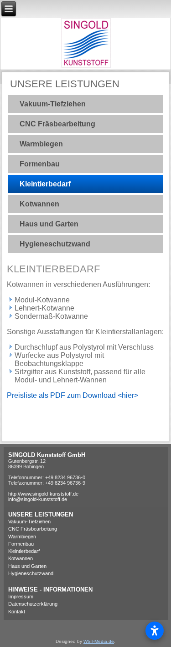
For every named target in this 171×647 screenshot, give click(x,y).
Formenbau (40, 164)
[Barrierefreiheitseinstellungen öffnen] (154, 631)
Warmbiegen (41, 144)
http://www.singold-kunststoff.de (43, 494)
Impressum (20, 596)
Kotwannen (39, 204)
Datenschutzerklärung (32, 604)
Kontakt (16, 611)
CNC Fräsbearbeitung (57, 124)
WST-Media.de (98, 641)
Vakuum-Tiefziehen (53, 104)
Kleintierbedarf (45, 184)
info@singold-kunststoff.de (37, 499)
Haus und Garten (49, 224)
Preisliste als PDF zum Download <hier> (72, 395)
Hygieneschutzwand (55, 244)
